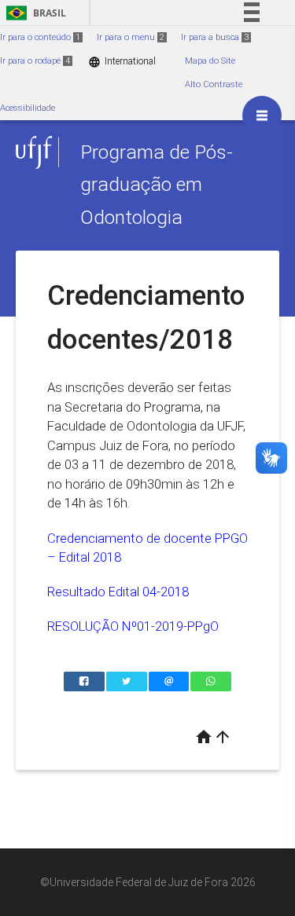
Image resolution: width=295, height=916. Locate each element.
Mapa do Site (210, 61)
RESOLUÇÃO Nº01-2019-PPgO (133, 626)
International (122, 62)
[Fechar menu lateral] (262, 115)
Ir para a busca (215, 37)
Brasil (33, 13)
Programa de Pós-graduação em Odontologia (156, 185)
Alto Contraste (213, 84)
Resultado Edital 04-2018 (118, 591)
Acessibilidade (27, 108)
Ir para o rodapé (35, 61)
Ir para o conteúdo (40, 37)
